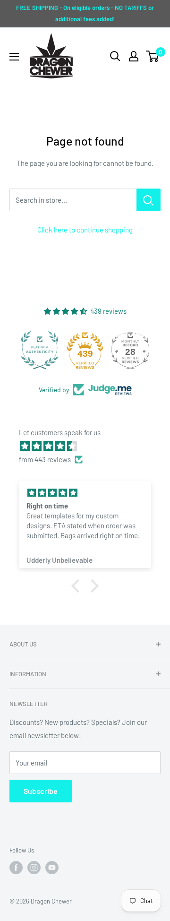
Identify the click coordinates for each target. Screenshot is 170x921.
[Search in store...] (148, 200)
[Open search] (115, 56)
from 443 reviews (45, 459)
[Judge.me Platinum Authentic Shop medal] (40, 350)
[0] (153, 56)
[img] (90, 446)
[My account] (133, 56)
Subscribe (41, 790)
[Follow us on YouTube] (52, 867)
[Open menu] (14, 56)
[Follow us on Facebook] (16, 867)
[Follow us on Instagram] (34, 867)
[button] (78, 586)
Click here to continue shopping (85, 229)
